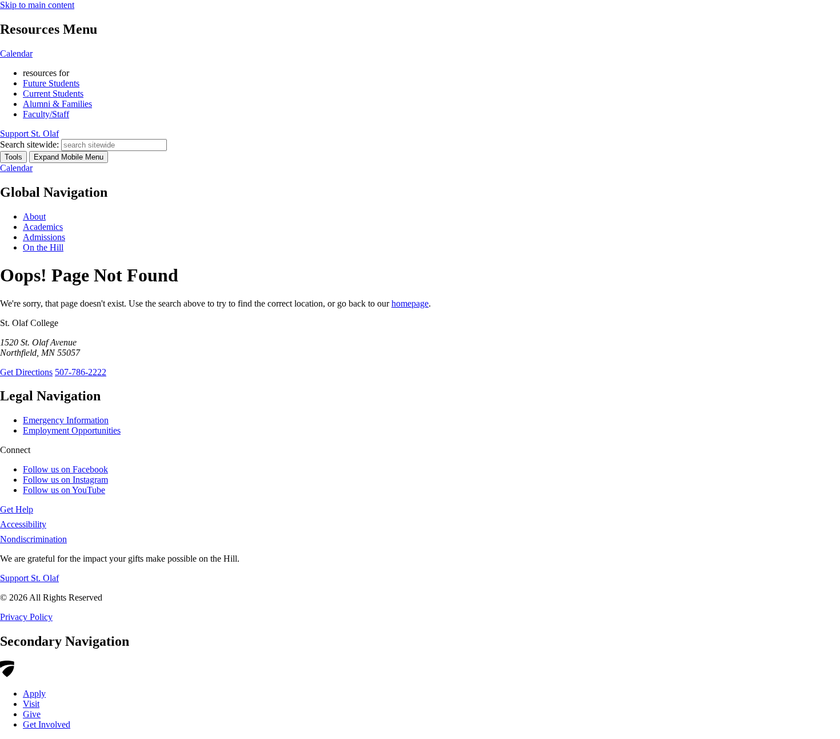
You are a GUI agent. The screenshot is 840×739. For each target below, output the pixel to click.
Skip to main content (37, 5)
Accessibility (23, 524)
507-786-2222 (80, 372)
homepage (410, 303)
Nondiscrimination (33, 539)
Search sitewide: (29, 144)
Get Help (16, 509)
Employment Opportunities (72, 430)
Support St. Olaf (29, 578)
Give (32, 714)
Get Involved (46, 724)
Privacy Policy (26, 617)
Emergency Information (66, 420)
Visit (31, 704)
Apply (34, 693)
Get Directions (26, 372)
